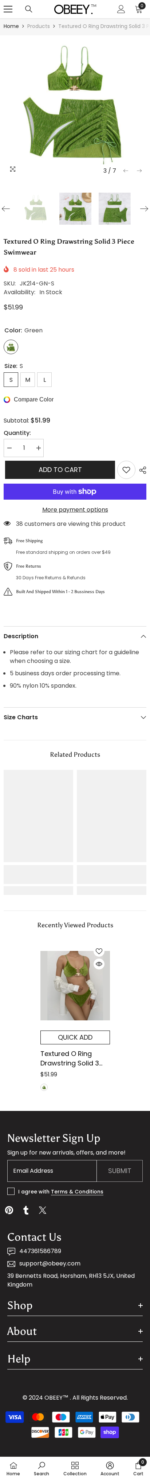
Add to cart (58, 469)
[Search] (28, 9)
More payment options (75, 509)
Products (38, 26)
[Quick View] (99, 964)
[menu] (8, 9)
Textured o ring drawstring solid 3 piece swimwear (69, 1058)
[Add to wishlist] (126, 470)
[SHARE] (140, 470)
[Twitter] (42, 1210)
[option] (75, 106)
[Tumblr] (25, 1210)
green (44, 1087)
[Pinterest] (9, 1210)
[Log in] (121, 9)
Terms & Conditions (77, 1191)
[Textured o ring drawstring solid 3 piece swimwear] (75, 985)
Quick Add (75, 1037)
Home (11, 26)
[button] (125, 170)
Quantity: (17, 433)
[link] (38, 874)
